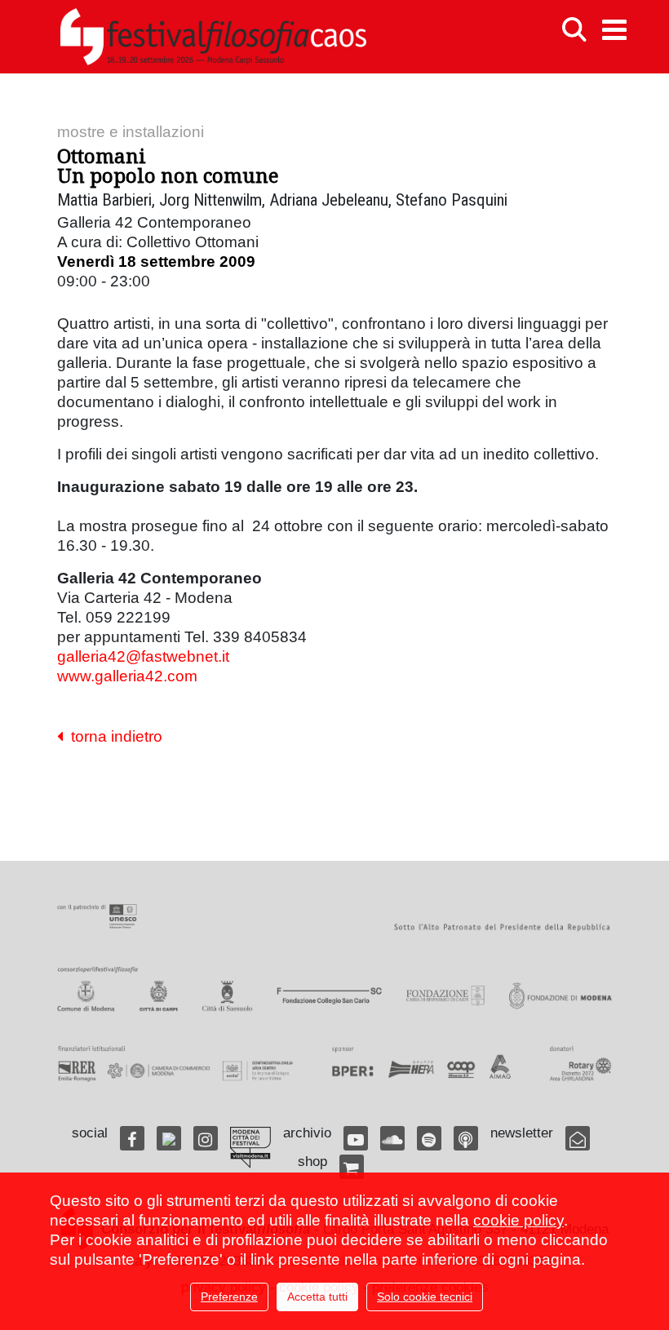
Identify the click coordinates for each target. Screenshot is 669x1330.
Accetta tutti (317, 1296)
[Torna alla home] (213, 37)
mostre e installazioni (130, 131)
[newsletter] (577, 1138)
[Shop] (351, 1167)
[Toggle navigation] (614, 29)
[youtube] (355, 1138)
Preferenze (229, 1296)
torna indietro (112, 736)
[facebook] (132, 1138)
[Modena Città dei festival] (250, 1147)
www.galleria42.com (127, 676)
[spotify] (429, 1138)
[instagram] (205, 1138)
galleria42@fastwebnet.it (143, 656)
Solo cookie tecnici (424, 1296)
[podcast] (466, 1138)
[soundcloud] (392, 1138)
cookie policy (518, 1220)
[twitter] (169, 1138)
